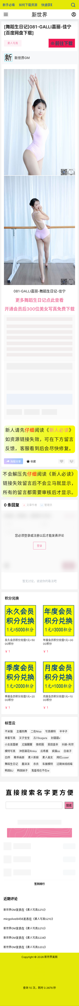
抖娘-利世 (68, 744)
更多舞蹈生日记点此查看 (39, 300)
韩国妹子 (22, 770)
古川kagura (40, 738)
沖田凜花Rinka (28, 750)
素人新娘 (33, 757)
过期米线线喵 (64, 764)
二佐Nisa (36, 731)
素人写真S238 (35, 937)
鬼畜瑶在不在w (40, 770)
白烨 (7, 757)
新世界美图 (50, 957)
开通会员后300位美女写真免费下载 (40, 309)
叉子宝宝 (24, 738)
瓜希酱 (44, 750)
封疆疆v (55, 738)
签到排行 (39, 884)
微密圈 (40, 744)
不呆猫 (9, 731)
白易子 (68, 750)
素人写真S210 (35, 909)
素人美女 (47, 757)
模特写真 (10, 750)
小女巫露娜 (11, 744)
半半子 (63, 731)
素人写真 (12, 43)
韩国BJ (9, 770)
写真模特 (50, 731)
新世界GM (10, 909)
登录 (39, 545)
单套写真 (10, 738)
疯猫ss (56, 750)
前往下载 (64, 43)
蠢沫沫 (26, 764)
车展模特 (47, 764)
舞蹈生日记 (11, 764)
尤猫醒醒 (27, 744)
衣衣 (36, 764)
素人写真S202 (35, 947)
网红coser (63, 757)
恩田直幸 (53, 744)
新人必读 (59, 430)
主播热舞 (21, 731)
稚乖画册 (19, 757)
